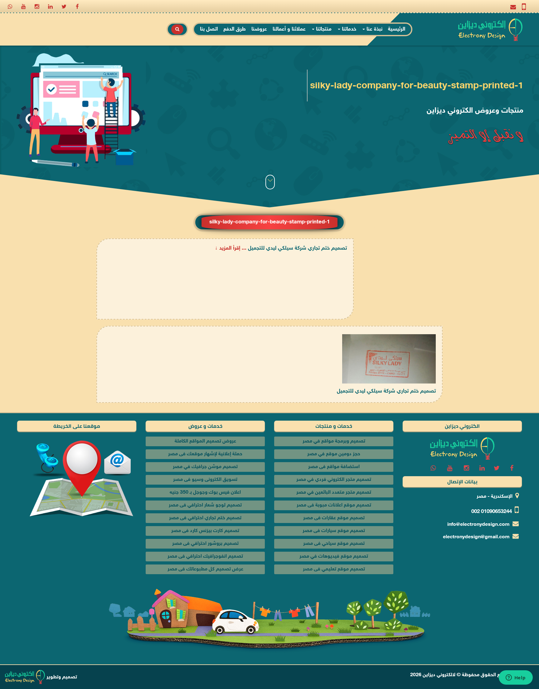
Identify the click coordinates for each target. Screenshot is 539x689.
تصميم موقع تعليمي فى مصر (334, 569)
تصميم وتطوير (61, 677)
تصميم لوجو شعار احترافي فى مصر (205, 505)
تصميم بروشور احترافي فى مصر (205, 544)
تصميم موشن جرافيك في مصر (205, 467)
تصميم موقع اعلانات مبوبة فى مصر (334, 505)
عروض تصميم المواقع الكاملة (205, 441)
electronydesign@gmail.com (476, 537)
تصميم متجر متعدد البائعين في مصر (333, 493)
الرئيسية (396, 29)
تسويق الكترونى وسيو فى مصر (205, 480)
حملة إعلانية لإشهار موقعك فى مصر (205, 454)
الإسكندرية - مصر (494, 497)
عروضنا (259, 29)
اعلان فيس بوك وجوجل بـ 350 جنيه (205, 493)
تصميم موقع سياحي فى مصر (334, 544)
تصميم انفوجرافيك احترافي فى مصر (205, 557)
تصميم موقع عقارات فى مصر (334, 518)
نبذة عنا (373, 29)
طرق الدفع (234, 29)
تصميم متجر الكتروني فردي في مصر (333, 480)
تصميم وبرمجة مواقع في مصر (334, 441)
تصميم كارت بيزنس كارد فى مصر (205, 531)
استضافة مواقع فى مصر (334, 467)
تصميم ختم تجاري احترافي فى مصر (205, 518)
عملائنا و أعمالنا (289, 29)
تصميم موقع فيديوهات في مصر (333, 557)
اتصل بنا (209, 29)
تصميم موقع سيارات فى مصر (334, 531)
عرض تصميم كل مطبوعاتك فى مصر (205, 569)
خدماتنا (348, 29)
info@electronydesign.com (478, 525)
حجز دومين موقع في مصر (333, 454)
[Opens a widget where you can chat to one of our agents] (515, 678)
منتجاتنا (323, 29)
